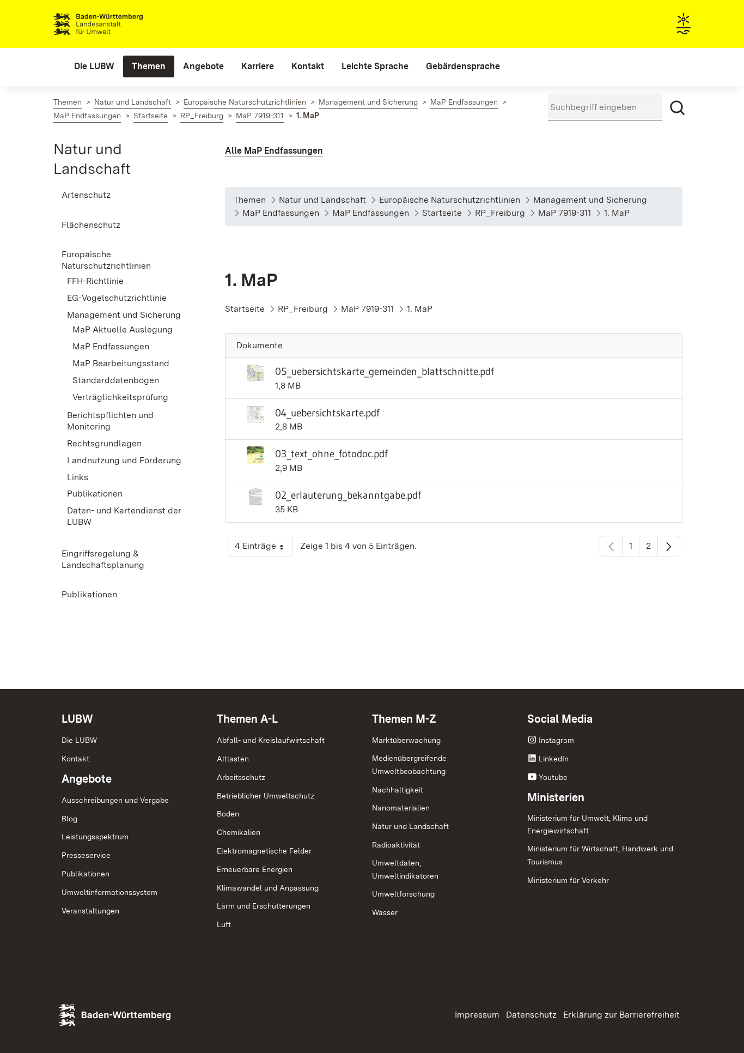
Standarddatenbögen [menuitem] (115, 380)
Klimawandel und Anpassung (268, 887)
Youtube (553, 777)
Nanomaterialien (401, 807)
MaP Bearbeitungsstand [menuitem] (120, 363)
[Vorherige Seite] (611, 546)
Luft (224, 924)
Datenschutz (531, 1014)
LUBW (77, 718)
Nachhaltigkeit (397, 789)
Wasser (385, 912)
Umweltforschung (403, 893)
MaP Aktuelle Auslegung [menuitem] (122, 329)
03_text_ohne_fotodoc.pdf (331, 453)
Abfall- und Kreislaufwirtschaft (271, 740)
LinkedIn (554, 758)
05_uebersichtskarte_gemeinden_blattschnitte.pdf (384, 371)
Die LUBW (79, 740)
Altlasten (233, 758)
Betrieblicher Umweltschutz (265, 795)
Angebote (87, 778)
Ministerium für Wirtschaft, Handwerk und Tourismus (600, 855)
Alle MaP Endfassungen (274, 151)
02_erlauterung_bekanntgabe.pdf (348, 494)
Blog (69, 818)
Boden (228, 813)
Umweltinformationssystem (109, 892)
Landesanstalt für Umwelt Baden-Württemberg (117, 24)
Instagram (556, 740)
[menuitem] (94, 66)
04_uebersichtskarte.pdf (327, 412)
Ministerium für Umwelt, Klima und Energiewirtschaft (587, 825)
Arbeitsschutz (241, 777)
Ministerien (555, 797)
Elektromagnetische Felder (264, 850)
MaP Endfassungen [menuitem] (110, 346)
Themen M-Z (404, 718)
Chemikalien (238, 832)
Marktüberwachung (406, 740)
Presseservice (86, 855)
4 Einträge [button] (264, 548)
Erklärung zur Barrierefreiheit (621, 1014)
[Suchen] (677, 108)
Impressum (477, 1014)
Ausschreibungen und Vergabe (115, 800)
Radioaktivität (396, 844)
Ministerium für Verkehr (568, 880)
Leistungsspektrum (95, 836)
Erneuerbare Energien (254, 869)
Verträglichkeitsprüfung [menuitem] (120, 397)
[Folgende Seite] (668, 546)
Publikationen (85, 873)
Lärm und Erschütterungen (263, 905)
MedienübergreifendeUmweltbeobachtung (409, 765)
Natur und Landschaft (410, 826)
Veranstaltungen (90, 910)
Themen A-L (247, 718)
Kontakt (75, 758)
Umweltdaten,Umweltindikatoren (405, 869)
